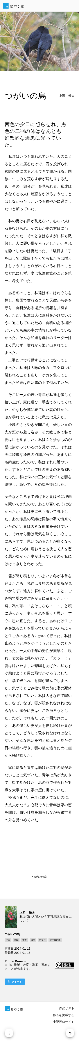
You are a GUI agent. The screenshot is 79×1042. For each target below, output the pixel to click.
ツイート (16, 981)
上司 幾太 (66, 95)
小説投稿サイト (63, 1022)
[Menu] (9, 1033)
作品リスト (66, 1008)
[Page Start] (70, 1033)
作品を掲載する (63, 1015)
